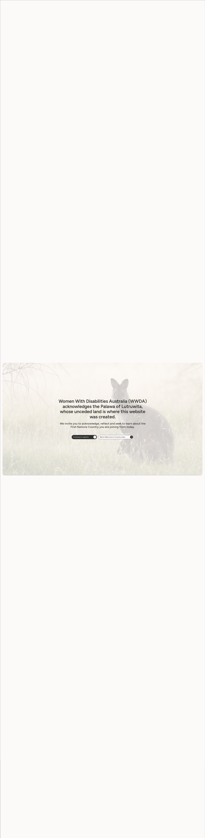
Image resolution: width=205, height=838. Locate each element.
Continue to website (81, 437)
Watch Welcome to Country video (112, 437)
